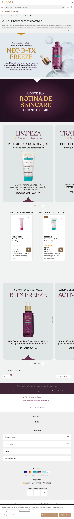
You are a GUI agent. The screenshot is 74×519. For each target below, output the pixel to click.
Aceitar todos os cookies (49, 515)
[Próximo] (43, 206)
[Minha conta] (68, 3)
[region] (37, 511)
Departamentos (10, 459)
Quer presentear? (39, 407)
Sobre (7, 451)
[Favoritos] (72, 3)
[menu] (2, 7)
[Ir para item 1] (35, 363)
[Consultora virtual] (68, 7)
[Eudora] (7, 2)
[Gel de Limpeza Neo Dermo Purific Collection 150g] (53, 224)
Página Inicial (5, 16)
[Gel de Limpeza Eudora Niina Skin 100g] (21, 224)
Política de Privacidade (58, 390)
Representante (10, 437)
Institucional (9, 444)
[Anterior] (31, 206)
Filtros (8, 376)
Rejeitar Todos (65, 515)
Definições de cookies (9, 515)
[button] (28, 250)
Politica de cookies (24, 511)
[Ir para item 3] (38, 363)
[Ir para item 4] (39, 363)
